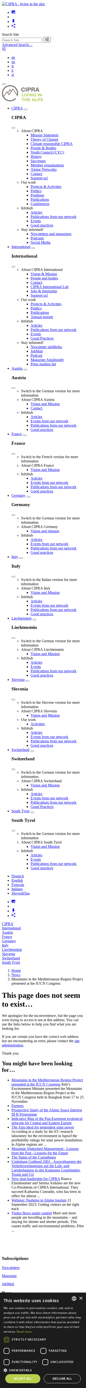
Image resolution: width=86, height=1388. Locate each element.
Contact (36, 174)
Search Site (10, 34)
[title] (47, 40)
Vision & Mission (44, 274)
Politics (36, 191)
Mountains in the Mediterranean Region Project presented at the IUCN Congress (47, 1082)
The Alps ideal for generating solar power (42, 1127)
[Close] (13, 128)
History (36, 157)
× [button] (80, 1298)
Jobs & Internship (44, 291)
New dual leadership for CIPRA (35, 1179)
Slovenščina (20, 893)
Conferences (40, 204)
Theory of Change (44, 139)
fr (12, 66)
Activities (38, 724)
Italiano (17, 889)
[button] (43, 1370)
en (13, 62)
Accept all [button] (23, 1379)
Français (17, 885)
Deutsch (17, 876)
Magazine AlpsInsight (47, 360)
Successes (38, 161)
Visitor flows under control (31, 1213)
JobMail (37, 351)
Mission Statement (44, 135)
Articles (36, 212)
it (12, 70)
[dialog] (43, 1340)
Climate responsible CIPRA (52, 144)
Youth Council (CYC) (47, 152)
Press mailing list (43, 364)
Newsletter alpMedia (46, 347)
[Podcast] (13, 22)
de (13, 58)
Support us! (39, 178)
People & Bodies (43, 148)
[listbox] (74, 1298)
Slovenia (18, 680)
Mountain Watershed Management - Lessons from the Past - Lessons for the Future (45, 1151)
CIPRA (17, 108)
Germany (18, 495)
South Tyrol (20, 811)
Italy (14, 557)
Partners (17, 1106)
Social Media (40, 242)
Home (16, 970)
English (17, 880)
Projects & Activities (46, 187)
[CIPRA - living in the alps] (23, 4)
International (20, 247)
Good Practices (42, 338)
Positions (37, 195)
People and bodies (44, 278)
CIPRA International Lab (50, 287)
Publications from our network (53, 217)
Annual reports (42, 317)
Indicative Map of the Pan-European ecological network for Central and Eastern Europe (46, 1121)
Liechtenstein (21, 618)
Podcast (36, 355)
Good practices (42, 225)
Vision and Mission (45, 404)
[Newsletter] (13, 12)
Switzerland (20, 750)
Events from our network (49, 421)
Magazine (9, 1276)
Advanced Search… (17, 45)
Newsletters (11, 1268)
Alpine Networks (44, 169)
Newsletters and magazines (51, 234)
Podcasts (37, 238)
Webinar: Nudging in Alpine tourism (38, 1200)
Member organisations (47, 165)
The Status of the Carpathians (33, 1157)
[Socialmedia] (13, 26)
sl (12, 75)
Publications (40, 199)
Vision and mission (45, 531)
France (16, 434)
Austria (16, 368)
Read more (24, 1332)
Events (36, 221)
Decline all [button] (62, 1379)
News (15, 975)
